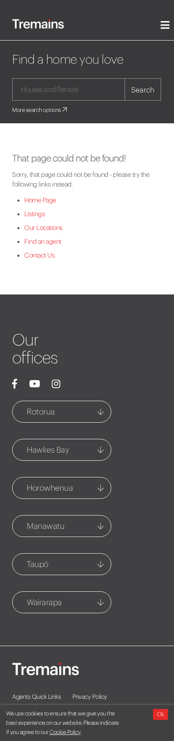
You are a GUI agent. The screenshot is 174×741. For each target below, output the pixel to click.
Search (143, 90)
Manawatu (45, 526)
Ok (160, 714)
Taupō (38, 564)
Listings (34, 214)
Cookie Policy (65, 732)
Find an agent (43, 241)
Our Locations (43, 227)
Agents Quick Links (36, 696)
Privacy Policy (89, 696)
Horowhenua (50, 488)
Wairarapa (44, 602)
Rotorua (41, 411)
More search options (37, 110)
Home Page (40, 200)
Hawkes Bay (48, 450)
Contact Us (39, 255)
